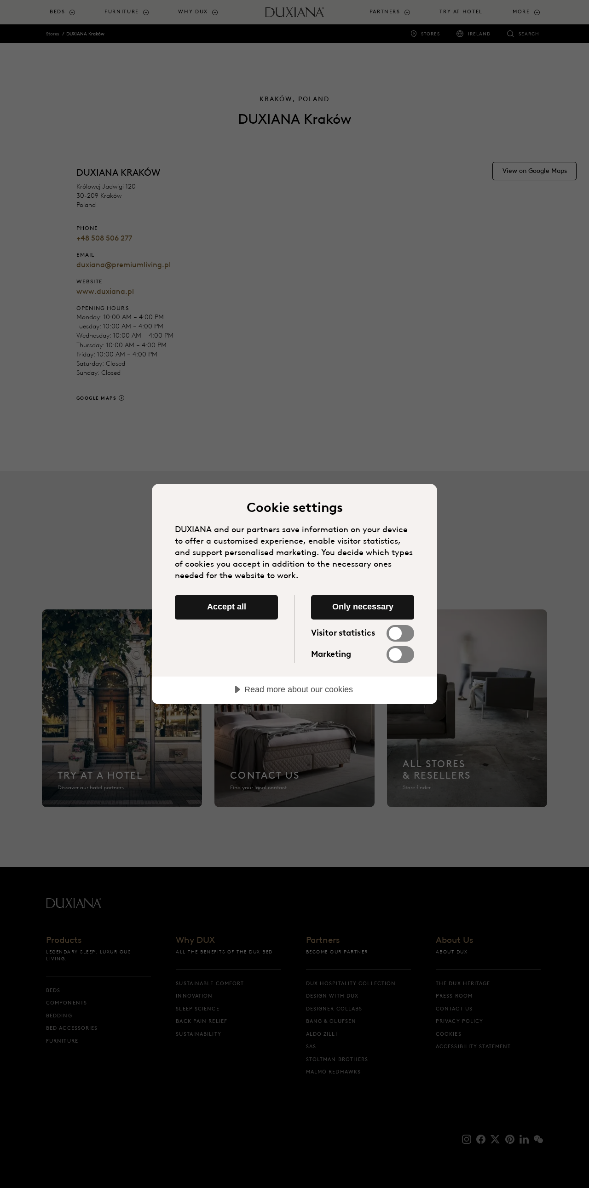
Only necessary (362, 606)
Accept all (226, 606)
